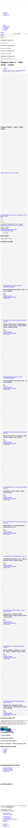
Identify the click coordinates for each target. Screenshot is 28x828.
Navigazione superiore (8, 814)
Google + (11, 229)
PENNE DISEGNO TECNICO (10, 285)
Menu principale (6, 813)
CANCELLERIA (7, 817)
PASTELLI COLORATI (21, 320)
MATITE (12, 521)
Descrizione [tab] (5, 232)
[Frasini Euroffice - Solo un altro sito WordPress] (12, 22)
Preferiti (5, 13)
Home (4, 25)
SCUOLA (15, 225)
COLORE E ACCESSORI (6, 225)
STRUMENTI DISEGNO (9, 286)
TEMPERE (20, 225)
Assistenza (5, 12)
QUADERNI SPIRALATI (18, 646)
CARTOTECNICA (7, 556)
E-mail (15, 229)
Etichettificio (6, 27)
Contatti (5, 30)
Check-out (11, 810)
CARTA (5, 820)
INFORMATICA (7, 816)
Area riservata (6, 15)
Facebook (3, 229)
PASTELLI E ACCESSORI (21, 521)
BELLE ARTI (6, 521)
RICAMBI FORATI (16, 556)
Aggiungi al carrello (5, 228)
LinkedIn (7, 229)
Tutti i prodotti (6, 26)
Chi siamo (5, 28)
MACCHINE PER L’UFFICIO (10, 819)
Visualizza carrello (4, 810)
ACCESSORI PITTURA (8, 487)
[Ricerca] (13, 36)
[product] (15, 264)
